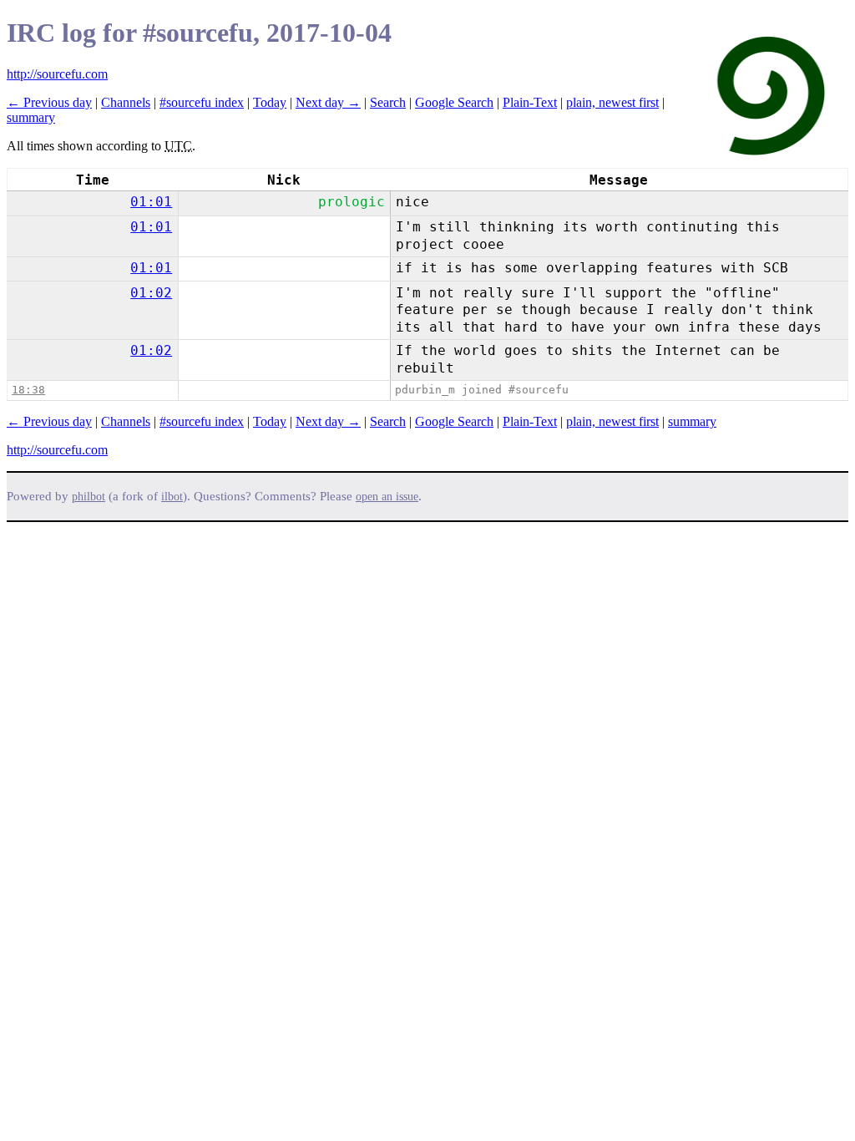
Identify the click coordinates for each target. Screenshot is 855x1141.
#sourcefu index (201, 102)
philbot (88, 496)
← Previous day (49, 102)
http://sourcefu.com (57, 74)
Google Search (454, 102)
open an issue (387, 496)
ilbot (172, 496)
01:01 (151, 202)
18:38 (28, 389)
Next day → (328, 102)
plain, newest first (612, 102)
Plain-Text (530, 102)
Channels (125, 102)
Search (388, 102)
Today (269, 102)
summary (31, 117)
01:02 (151, 293)
